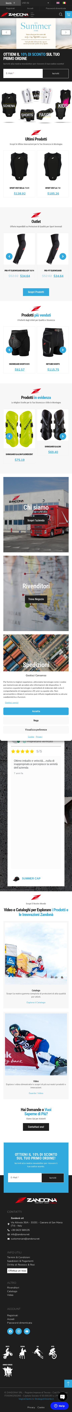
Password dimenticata (56, 8)
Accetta (36, 711)
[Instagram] (18, 1323)
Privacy (39, 736)
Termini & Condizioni (18, 1249)
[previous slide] (6, 32)
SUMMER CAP (31, 870)
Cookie (31, 736)
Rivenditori (13, 1280)
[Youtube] (27, 1323)
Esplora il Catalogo (36, 994)
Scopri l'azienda (36, 512)
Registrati (10, 8)
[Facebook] (10, 1323)
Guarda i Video (36, 1085)
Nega (36, 720)
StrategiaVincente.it (44, 1391)
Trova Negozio (36, 591)
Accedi (30, 8)
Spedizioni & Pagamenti (20, 1253)
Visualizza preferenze (36, 729)
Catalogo (12, 1283)
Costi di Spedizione (36, 670)
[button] (32, 14)
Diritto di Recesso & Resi (21, 1257)
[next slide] (65, 32)
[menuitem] (58, 3)
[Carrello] (68, 14)
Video (10, 1287)
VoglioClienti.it (26, 1391)
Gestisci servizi (11, 702)
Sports (9, 3)
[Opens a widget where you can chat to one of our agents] (59, 1406)
